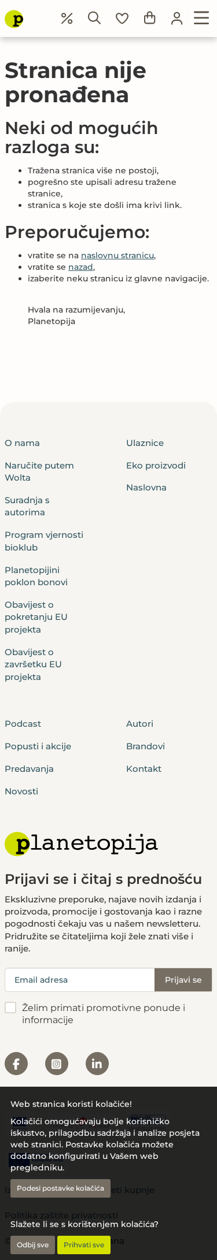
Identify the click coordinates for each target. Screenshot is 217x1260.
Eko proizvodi (156, 465)
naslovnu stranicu (117, 255)
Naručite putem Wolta (39, 471)
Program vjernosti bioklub (44, 540)
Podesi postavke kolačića (60, 1188)
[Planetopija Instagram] (56, 1063)
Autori (139, 723)
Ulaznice (145, 442)
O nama (22, 442)
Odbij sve (33, 1244)
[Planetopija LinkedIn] (97, 1063)
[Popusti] (67, 18)
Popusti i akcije (38, 746)
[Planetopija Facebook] (16, 1063)
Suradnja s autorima (27, 506)
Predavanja (29, 768)
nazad (80, 267)
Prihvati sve (84, 1244)
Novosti (21, 791)
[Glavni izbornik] (201, 18)
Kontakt (143, 768)
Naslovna (146, 487)
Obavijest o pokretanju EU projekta (36, 617)
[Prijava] (177, 18)
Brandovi (145, 746)
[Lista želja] (122, 18)
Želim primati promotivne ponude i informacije (103, 1013)
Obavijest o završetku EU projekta (33, 664)
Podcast (23, 723)
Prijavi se (183, 980)
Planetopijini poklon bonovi (36, 576)
